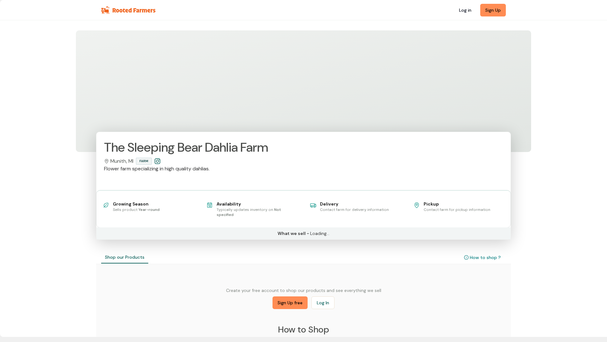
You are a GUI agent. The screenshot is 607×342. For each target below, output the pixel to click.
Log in (465, 10)
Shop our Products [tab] (124, 257)
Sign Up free (290, 303)
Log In (323, 303)
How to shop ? (485, 257)
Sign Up (493, 10)
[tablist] (124, 257)
